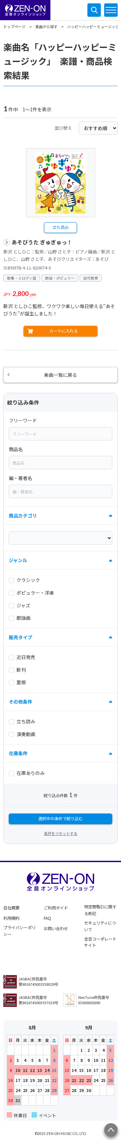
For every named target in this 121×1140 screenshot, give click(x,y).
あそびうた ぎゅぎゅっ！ (42, 242)
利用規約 (11, 918)
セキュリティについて (100, 926)
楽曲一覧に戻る (60, 374)
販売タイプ (20, 637)
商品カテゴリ (23, 515)
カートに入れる (63, 331)
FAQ (47, 918)
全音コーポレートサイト (100, 942)
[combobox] (60, 433)
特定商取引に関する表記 (100, 910)
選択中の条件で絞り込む (60, 819)
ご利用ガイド (56, 908)
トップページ (14, 26)
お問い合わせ (56, 928)
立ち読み (60, 227)
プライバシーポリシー (19, 930)
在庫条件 (18, 753)
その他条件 (20, 701)
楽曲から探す (46, 26)
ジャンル (18, 560)
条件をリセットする (60, 833)
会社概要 (11, 908)
